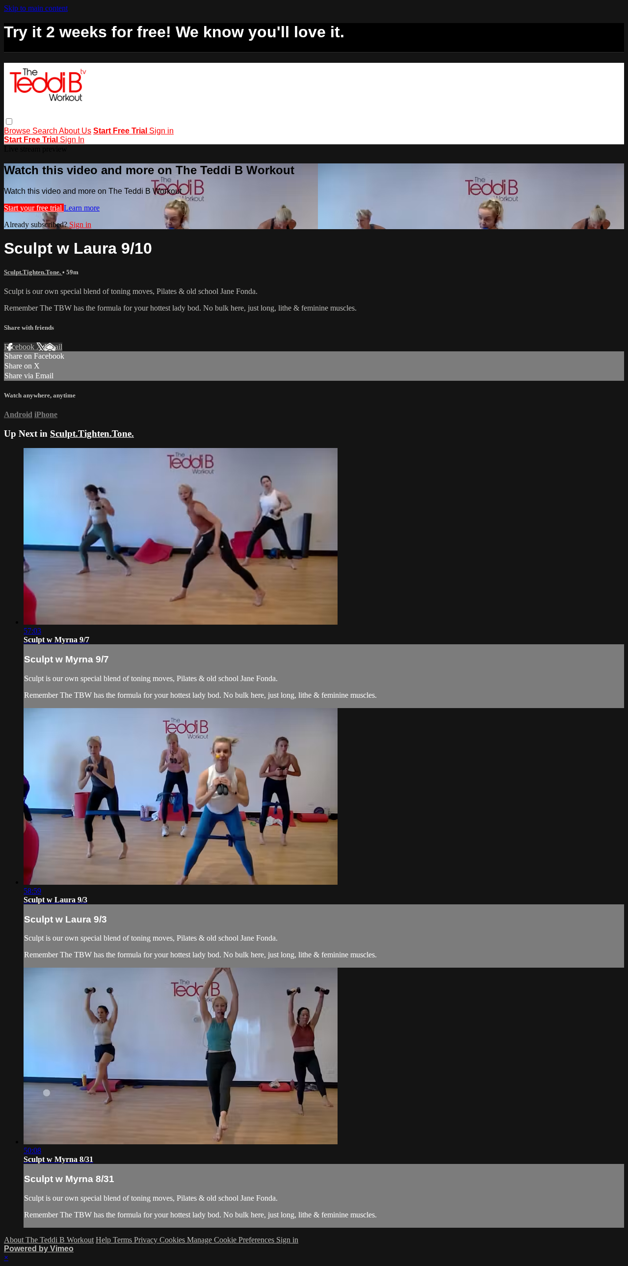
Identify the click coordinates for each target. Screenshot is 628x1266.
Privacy (146, 1240)
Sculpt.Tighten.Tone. (33, 272)
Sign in (161, 131)
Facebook (20, 347)
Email (53, 347)
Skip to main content (36, 8)
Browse (18, 131)
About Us (75, 131)
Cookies (173, 1240)
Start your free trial (34, 208)
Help (104, 1240)
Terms (123, 1240)
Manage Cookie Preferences (231, 1240)
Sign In (72, 139)
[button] (9, 121)
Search (45, 131)
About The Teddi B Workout (49, 1240)
